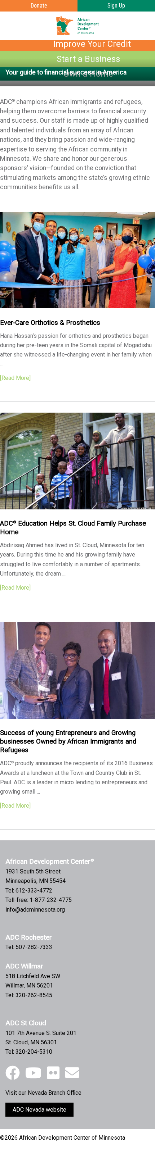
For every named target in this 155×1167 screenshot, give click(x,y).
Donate (39, 5)
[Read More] (15, 377)
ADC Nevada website (39, 1109)
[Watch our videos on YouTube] (33, 1073)
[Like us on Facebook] (12, 1073)
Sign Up (116, 5)
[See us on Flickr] (53, 1073)
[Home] (77, 25)
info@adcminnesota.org (35, 909)
